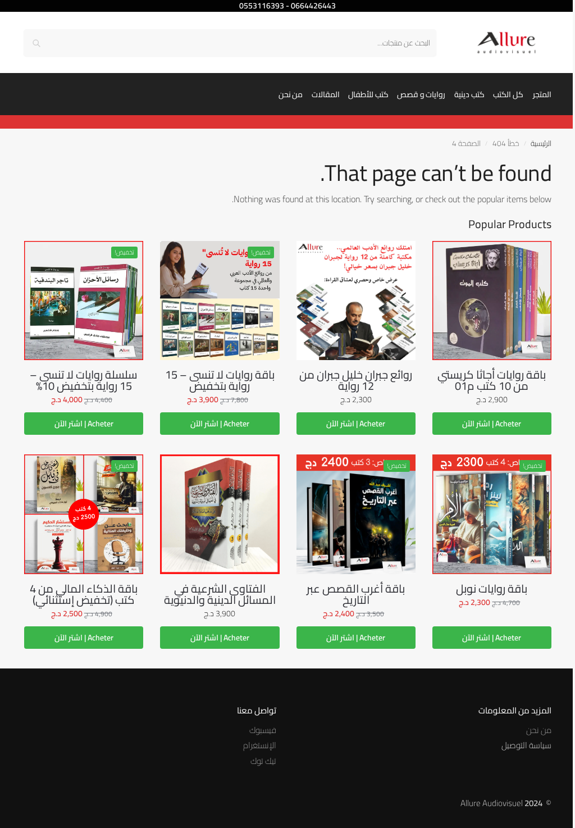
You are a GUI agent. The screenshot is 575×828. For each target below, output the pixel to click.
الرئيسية (541, 143)
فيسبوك (262, 730)
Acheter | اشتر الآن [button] (491, 423)
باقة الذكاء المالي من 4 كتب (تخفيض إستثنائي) (84, 594)
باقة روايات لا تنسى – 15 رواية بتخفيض (220, 380)
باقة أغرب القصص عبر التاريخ (356, 594)
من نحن (538, 730)
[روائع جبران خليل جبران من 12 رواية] (356, 300)
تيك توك (263, 761)
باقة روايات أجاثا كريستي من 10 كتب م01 (491, 380)
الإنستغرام (259, 745)
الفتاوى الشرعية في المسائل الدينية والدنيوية (220, 594)
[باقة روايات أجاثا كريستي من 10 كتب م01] (491, 300)
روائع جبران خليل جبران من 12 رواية (355, 380)
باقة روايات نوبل (491, 588)
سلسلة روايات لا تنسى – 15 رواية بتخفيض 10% (84, 380)
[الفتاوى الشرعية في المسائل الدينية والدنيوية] (219, 514)
